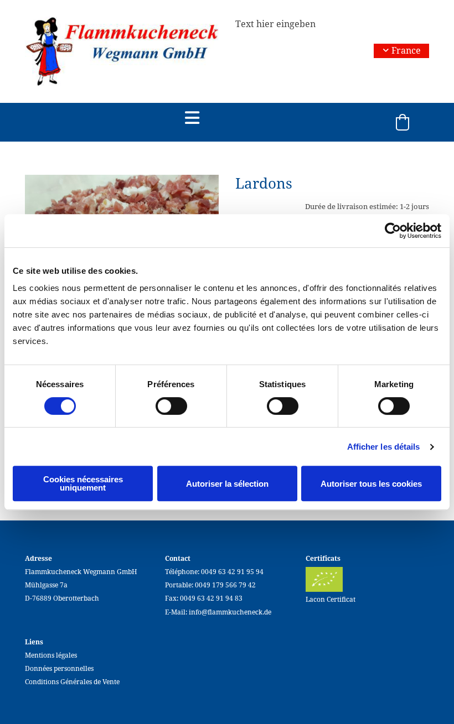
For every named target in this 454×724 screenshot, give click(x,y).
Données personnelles (59, 669)
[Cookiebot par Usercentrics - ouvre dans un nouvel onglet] (392, 230)
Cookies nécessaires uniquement (83, 483)
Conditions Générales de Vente (72, 682)
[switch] (171, 406)
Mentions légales (51, 655)
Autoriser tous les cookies (371, 483)
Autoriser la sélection (227, 483)
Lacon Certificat (330, 599)
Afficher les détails (383, 446)
